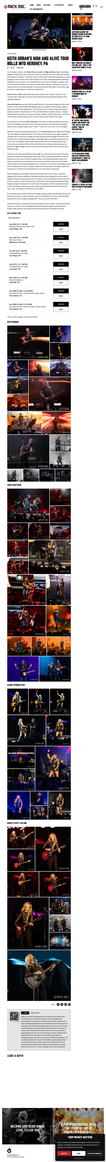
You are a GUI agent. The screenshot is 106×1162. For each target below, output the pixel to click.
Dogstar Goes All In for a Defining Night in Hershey (81, 94)
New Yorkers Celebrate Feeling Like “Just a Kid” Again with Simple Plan (82, 65)
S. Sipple (11, 67)
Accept (64, 1153)
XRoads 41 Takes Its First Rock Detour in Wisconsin (82, 186)
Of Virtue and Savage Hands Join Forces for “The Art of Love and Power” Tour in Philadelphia (81, 124)
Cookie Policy (79, 1158)
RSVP (61, 229)
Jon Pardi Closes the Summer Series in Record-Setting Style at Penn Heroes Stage (82, 35)
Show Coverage (12, 53)
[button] (28, 343)
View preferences (95, 1153)
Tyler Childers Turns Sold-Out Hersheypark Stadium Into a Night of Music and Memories (81, 157)
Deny (79, 1153)
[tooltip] (93, 6)
